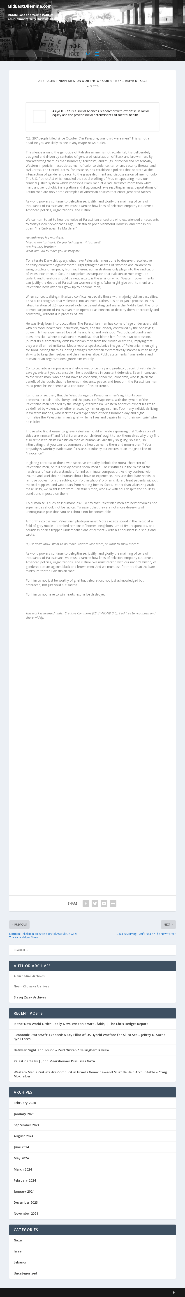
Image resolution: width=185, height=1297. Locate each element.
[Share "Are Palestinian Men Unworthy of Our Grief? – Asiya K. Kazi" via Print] (113, 903)
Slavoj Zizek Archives (30, 997)
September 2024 (26, 1125)
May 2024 (21, 1158)
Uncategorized (25, 1273)
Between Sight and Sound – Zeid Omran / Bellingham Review (61, 1050)
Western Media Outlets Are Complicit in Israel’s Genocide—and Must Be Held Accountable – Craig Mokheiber (90, 1074)
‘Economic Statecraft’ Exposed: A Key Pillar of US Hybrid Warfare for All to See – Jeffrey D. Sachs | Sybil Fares (91, 1037)
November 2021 (26, 1213)
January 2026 (24, 1114)
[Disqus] (92, 700)
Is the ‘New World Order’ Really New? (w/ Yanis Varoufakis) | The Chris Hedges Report (81, 1024)
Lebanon (20, 1262)
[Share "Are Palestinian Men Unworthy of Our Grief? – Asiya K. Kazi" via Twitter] (94, 903)
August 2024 (23, 1136)
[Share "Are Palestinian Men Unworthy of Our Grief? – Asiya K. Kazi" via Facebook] (85, 903)
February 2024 (25, 1180)
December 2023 (26, 1202)
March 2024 (23, 1169)
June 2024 (21, 1147)
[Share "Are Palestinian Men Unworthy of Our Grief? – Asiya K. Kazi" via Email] (104, 903)
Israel (18, 1251)
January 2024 (24, 1191)
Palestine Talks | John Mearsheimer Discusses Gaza (54, 1061)
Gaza (18, 1240)
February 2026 (25, 1103)
